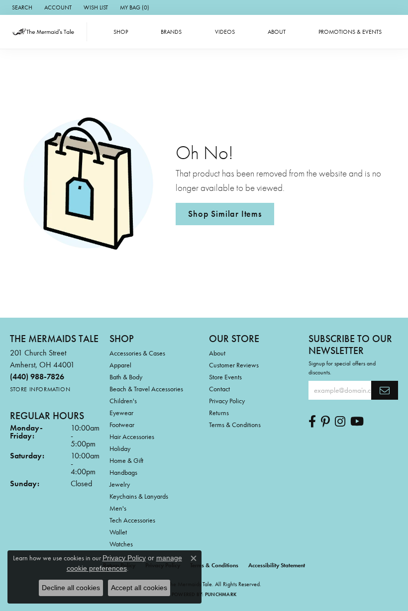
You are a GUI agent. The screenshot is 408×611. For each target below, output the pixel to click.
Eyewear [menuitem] (121, 412)
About (277, 32)
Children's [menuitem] (123, 400)
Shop (120, 32)
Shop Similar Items (224, 214)
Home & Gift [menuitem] (126, 460)
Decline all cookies (71, 588)
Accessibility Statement (276, 565)
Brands (171, 32)
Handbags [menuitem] (123, 472)
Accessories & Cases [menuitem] (137, 353)
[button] (21, 7)
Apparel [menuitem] (120, 364)
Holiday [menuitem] (119, 448)
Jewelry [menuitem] (119, 484)
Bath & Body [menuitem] (125, 376)
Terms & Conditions (235, 424)
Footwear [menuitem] (121, 424)
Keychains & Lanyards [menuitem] (138, 496)
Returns (219, 412)
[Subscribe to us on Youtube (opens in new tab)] (357, 422)
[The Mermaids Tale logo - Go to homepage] (46, 31)
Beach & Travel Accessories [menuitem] (146, 388)
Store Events (225, 376)
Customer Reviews (234, 364)
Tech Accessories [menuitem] (132, 520)
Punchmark (220, 594)
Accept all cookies (139, 588)
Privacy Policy (227, 400)
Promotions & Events (350, 32)
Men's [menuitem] (117, 508)
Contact (219, 388)
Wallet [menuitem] (118, 531)
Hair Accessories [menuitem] (131, 436)
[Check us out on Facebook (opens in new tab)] (312, 422)
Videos (225, 32)
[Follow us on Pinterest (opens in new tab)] (325, 422)
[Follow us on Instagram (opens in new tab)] (340, 422)
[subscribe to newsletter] (384, 390)
